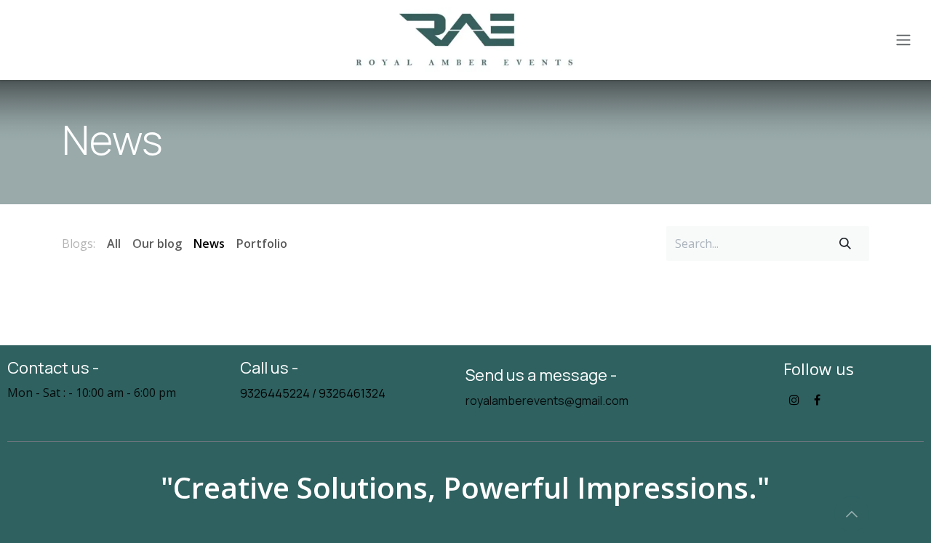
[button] (851, 513)
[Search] (845, 243)
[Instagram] (794, 399)
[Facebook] (817, 399)
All (114, 244)
